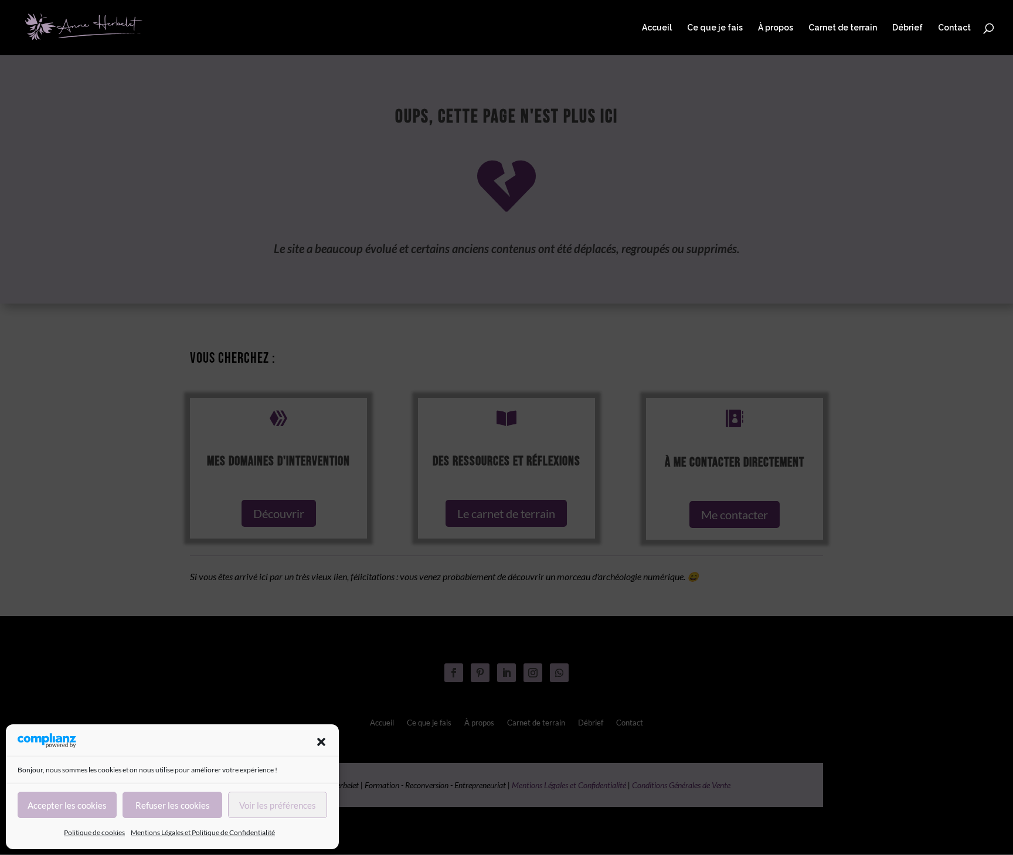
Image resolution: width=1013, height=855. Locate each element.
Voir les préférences (277, 805)
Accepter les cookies (67, 805)
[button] (321, 742)
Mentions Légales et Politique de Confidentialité (203, 832)
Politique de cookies (94, 832)
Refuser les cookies (172, 805)
